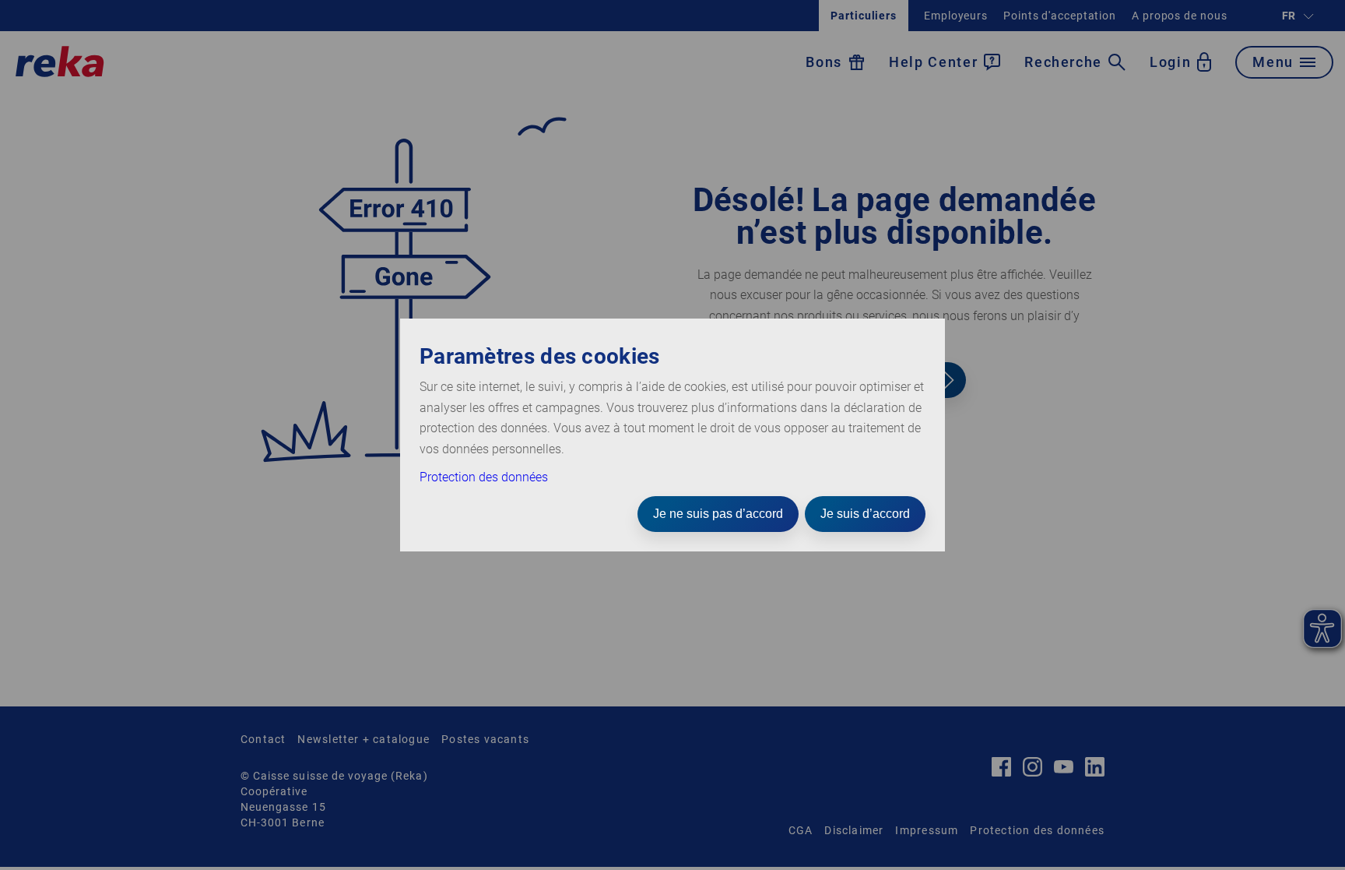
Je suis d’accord (865, 513)
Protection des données (484, 477)
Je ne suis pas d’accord (718, 513)
